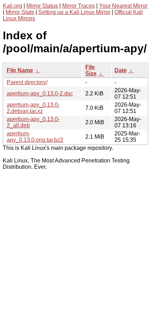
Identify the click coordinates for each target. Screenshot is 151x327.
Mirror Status (42, 6)
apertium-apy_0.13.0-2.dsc (40, 93)
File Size (91, 70)
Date (120, 70)
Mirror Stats (20, 12)
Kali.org (12, 6)
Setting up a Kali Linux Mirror (74, 12)
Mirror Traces (78, 6)
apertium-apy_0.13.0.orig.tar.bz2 (35, 137)
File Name (20, 70)
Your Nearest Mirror (123, 6)
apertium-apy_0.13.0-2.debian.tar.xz (33, 108)
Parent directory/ (27, 82)
